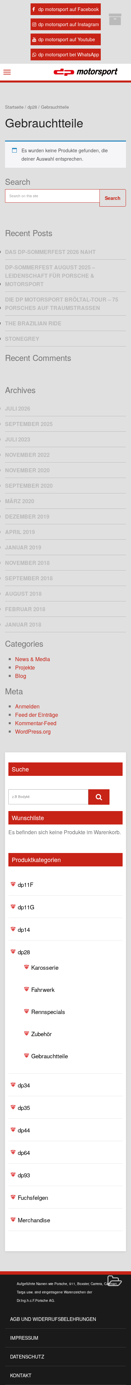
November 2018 (27, 563)
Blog (20, 676)
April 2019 (20, 532)
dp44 (24, 1130)
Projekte (25, 667)
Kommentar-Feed (35, 723)
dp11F (25, 884)
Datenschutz (27, 1356)
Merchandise (34, 1220)
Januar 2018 (23, 624)
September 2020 (29, 485)
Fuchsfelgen (33, 1197)
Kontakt (21, 1375)
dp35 (24, 1107)
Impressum (24, 1337)
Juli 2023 (17, 439)
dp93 (24, 1175)
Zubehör (41, 1033)
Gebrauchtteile (49, 1056)
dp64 (24, 1152)
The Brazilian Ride (33, 323)
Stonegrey (22, 338)
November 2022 (27, 455)
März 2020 (19, 501)
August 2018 (23, 593)
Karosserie (44, 967)
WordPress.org (33, 731)
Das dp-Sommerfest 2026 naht (50, 252)
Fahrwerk (43, 989)
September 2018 (29, 578)
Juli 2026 (17, 408)
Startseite (14, 107)
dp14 (24, 929)
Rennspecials (48, 1011)
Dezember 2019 (27, 516)
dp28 (24, 952)
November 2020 (27, 470)
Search (113, 198)
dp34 (24, 1085)
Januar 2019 (23, 547)
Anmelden (27, 706)
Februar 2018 (25, 609)
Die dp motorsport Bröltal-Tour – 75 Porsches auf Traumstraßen (61, 304)
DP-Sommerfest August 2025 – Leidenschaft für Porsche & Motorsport (50, 275)
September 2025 (29, 424)
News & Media (32, 659)
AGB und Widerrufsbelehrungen (53, 1319)
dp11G (26, 907)
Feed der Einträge (36, 714)
